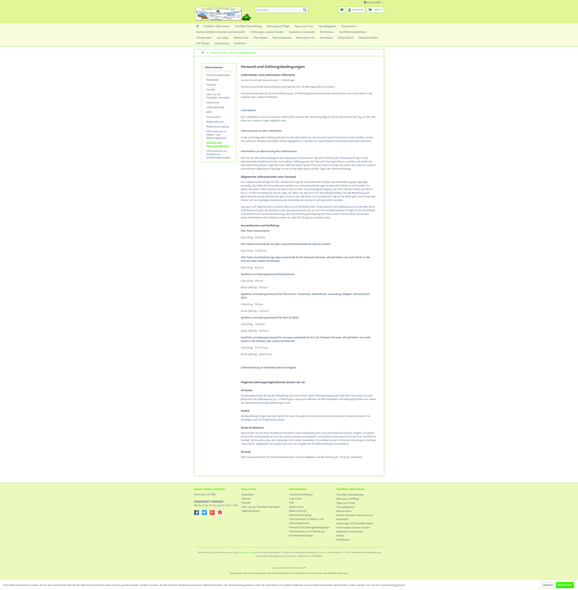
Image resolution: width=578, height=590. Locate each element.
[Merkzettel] (342, 10)
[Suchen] (305, 10)
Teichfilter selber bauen (350, 489)
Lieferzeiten (322, 552)
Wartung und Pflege (347, 498)
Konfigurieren (565, 585)
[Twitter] (206, 514)
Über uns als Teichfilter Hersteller (218, 96)
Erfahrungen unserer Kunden (353, 527)
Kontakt (210, 89)
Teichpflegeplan (345, 507)
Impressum (212, 102)
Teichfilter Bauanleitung (350, 494)
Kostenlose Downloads (349, 531)
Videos (340, 535)
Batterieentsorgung (217, 126)
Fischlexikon (343, 539)
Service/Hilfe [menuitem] (374, 2)
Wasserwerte (343, 511)
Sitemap (211, 84)
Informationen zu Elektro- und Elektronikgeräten (216, 135)
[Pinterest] (221, 514)
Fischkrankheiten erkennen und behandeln (354, 517)
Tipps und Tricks (345, 503)
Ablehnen (548, 585)
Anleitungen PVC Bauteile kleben (354, 523)
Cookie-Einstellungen (218, 75)
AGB (208, 112)
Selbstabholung (215, 107)
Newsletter (212, 79)
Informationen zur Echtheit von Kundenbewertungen (218, 154)
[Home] (197, 26)
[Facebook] (198, 514)
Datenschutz (213, 117)
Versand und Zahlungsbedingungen (219, 144)
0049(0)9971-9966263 (208, 502)
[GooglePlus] (214, 514)
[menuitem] (281, 10)
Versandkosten (244, 552)
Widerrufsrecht (215, 121)
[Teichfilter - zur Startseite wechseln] (223, 14)
